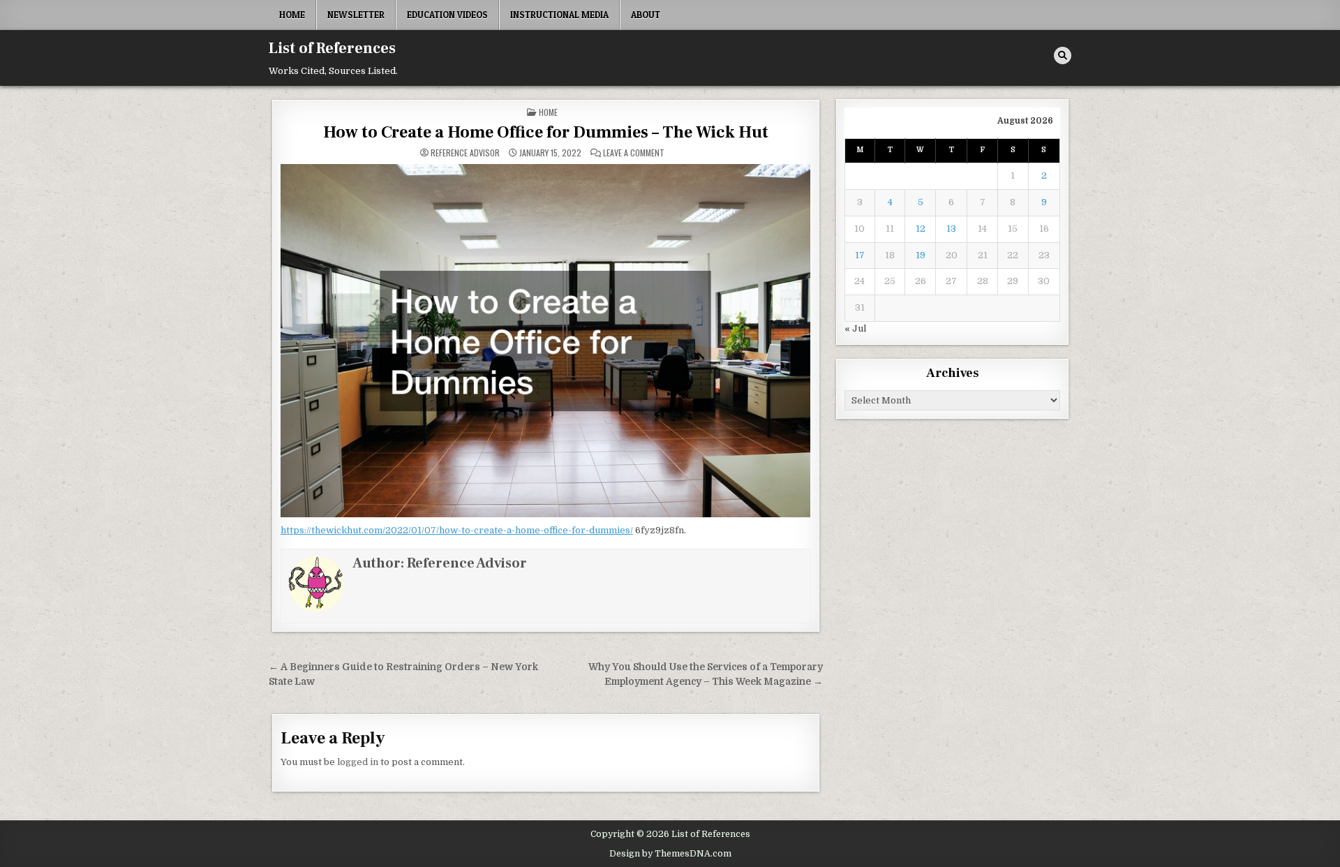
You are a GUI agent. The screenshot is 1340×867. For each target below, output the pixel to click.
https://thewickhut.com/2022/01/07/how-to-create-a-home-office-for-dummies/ (457, 530)
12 (920, 228)
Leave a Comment (633, 153)
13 (951, 228)
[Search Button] (1062, 55)
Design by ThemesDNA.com (670, 854)
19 (920, 255)
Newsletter (356, 14)
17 (860, 255)
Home (292, 14)
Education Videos (447, 14)
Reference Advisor (465, 153)
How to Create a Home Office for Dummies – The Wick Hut (545, 132)
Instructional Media (559, 14)
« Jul (855, 328)
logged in (357, 762)
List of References (332, 48)
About (645, 14)
